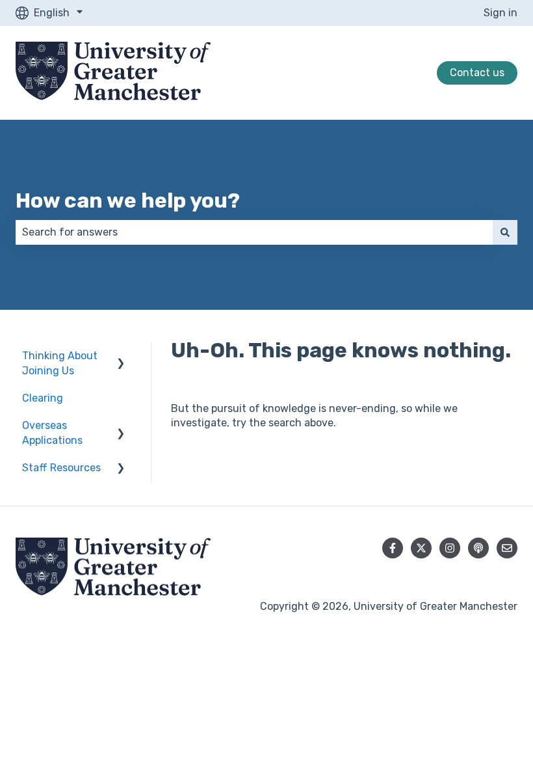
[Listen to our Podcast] (478, 548)
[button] (120, 357)
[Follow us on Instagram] (449, 548)
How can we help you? (128, 200)
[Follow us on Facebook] (392, 548)
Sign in (500, 13)
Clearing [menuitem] (42, 398)
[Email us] (507, 548)
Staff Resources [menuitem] (61, 467)
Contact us (477, 72)
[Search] (505, 232)
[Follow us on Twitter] (421, 548)
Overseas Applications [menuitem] (52, 432)
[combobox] (254, 232)
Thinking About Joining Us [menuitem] (60, 363)
